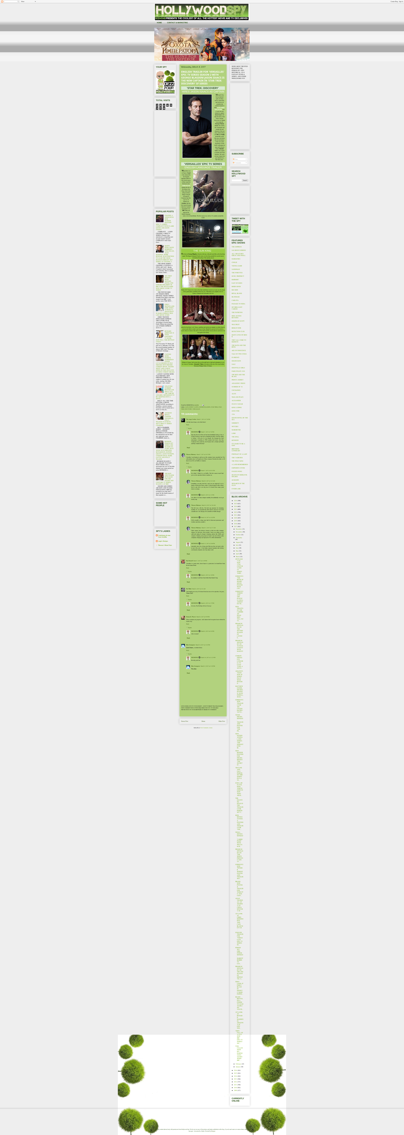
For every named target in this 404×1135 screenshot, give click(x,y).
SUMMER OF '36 (237, 387)
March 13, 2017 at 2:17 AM (209, 527)
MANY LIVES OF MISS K (239, 336)
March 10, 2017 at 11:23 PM (208, 657)
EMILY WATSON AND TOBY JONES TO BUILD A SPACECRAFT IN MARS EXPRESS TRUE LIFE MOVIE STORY (165, 309)
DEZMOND (194, 432)
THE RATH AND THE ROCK (239, 346)
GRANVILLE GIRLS (238, 368)
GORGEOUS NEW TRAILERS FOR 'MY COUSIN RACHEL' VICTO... (239, 706)
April (237, 554)
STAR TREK (214, 407)
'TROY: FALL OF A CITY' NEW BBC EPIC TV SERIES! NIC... (239, 1037)
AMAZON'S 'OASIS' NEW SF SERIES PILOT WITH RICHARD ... (239, 677)
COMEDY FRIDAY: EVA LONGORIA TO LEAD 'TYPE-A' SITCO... (239, 662)
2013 (235, 1079)
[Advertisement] (164, 142)
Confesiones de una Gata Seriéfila (164, 536)
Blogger (213, 1131)
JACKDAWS (235, 480)
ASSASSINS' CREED (238, 383)
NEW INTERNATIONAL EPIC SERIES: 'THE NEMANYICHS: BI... (239, 741)
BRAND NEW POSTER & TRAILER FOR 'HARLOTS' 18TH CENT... (239, 888)
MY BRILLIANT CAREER (237, 308)
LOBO (234, 433)
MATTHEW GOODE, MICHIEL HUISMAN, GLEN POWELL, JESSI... (239, 691)
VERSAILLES (196, 409)
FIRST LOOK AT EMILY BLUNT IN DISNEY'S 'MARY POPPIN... (239, 988)
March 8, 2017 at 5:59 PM (203, 617)
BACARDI (235, 290)
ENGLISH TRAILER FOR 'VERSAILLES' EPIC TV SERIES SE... (239, 938)
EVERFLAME (236, 489)
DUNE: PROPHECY (238, 276)
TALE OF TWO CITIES (239, 354)
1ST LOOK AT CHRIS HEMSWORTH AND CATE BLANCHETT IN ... (239, 921)
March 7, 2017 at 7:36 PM (203, 419)
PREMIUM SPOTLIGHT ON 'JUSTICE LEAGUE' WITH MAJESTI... (239, 647)
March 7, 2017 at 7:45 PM (207, 432)
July (237, 545)
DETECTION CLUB (238, 331)
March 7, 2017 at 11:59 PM (200, 561)
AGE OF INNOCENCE (239, 350)
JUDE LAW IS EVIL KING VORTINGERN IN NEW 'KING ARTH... (239, 789)
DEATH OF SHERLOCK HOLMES (239, 476)
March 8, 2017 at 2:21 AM (198, 589)
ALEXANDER (236, 400)
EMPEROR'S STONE (238, 468)
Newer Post (184, 721)
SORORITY (235, 423)
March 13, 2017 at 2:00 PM (208, 543)
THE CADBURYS (237, 458)
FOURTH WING (237, 471)
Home (203, 721)
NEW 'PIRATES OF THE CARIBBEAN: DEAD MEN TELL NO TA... (239, 614)
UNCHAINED (236, 390)
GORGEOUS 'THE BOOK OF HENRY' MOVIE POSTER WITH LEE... (239, 582)
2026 (235, 501)
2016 (235, 1070)
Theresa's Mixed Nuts (165, 545)
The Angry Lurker (191, 419)
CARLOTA (235, 300)
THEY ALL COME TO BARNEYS (239, 341)
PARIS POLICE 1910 (238, 371)
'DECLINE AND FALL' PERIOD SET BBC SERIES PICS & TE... (239, 774)
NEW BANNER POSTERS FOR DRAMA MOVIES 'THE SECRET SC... (239, 758)
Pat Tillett (188, 589)
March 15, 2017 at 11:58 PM (208, 666)
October (238, 535)
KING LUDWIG (237, 407)
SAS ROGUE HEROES (239, 250)
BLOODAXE (236, 297)
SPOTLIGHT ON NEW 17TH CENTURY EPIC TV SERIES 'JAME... (239, 566)
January (238, 1067)
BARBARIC (235, 280)
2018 (235, 524)
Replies (190, 428)
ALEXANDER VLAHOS (191, 407)
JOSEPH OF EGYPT (238, 321)
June (237, 548)
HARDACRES (236, 259)
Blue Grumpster (190, 645)
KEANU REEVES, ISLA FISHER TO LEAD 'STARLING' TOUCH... (239, 1003)
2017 (235, 526)
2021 (235, 515)
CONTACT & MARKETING (177, 23)
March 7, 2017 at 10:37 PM (203, 454)
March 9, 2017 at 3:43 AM (208, 481)
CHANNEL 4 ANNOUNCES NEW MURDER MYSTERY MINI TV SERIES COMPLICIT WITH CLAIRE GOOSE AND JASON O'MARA (165, 222)
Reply (187, 424)
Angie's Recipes (163, 541)
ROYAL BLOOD (237, 293)
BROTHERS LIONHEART (236, 450)
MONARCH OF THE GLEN (238, 484)
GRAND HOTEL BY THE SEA (240, 418)
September (239, 538)
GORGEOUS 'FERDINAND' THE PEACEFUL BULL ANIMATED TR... (239, 597)
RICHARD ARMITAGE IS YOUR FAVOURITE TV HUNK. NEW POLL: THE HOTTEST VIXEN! (165, 336)
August (238, 542)
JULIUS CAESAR (237, 404)
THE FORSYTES (237, 273)
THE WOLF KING (237, 461)
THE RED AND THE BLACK (238, 375)
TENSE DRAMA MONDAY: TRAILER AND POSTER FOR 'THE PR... (239, 723)
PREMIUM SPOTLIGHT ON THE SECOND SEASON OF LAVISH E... (239, 630)
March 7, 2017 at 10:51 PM (208, 470)
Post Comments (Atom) (206, 727)
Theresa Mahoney (191, 454)
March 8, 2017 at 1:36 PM (207, 575)
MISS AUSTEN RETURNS (236, 317)
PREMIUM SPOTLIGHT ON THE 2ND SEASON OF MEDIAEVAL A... (239, 972)
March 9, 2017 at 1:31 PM (207, 495)
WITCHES (235, 426)
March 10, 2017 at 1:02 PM (208, 517)
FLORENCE (235, 357)
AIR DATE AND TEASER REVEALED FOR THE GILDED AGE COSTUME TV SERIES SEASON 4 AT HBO (165, 478)
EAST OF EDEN (237, 283)
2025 (235, 504)
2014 (235, 1076)
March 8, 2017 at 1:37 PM (207, 603)
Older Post (222, 721)
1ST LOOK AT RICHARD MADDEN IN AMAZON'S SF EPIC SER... (239, 1020)
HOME (159, 23)
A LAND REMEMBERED (240, 464)
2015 (235, 1073)
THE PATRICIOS (237, 312)
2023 (235, 509)
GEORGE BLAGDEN (204, 407)
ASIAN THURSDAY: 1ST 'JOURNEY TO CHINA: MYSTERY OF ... (239, 904)
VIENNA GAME (237, 266)
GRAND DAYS (236, 361)
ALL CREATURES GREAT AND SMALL (239, 254)
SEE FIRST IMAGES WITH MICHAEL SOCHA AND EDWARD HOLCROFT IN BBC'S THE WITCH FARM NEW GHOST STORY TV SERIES (164, 283)
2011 (235, 1085)
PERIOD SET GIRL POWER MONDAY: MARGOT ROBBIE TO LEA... (239, 955)
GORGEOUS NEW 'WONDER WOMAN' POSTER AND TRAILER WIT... (239, 871)
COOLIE (234, 262)
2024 (235, 506)
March (238, 557)
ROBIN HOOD (236, 286)
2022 (235, 512)
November (239, 532)
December (239, 529)
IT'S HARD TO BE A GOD (238, 444)
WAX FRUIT (236, 324)
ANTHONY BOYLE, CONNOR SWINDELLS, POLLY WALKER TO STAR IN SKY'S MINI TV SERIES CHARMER (165, 419)
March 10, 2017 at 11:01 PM (203, 645)
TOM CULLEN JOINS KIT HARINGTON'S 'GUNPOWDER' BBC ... (239, 1053)
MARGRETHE (236, 430)
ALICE (234, 394)
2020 (235, 518)
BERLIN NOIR (236, 328)
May (237, 551)
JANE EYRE (235, 411)
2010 (235, 1088)
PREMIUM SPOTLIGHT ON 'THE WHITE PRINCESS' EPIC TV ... (239, 855)
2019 (235, 521)
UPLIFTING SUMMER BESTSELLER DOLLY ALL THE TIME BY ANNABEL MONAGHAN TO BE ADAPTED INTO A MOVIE (165, 392)
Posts (236, 159)
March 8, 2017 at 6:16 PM (207, 631)
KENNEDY (235, 440)
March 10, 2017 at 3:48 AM (209, 505)
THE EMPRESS (237, 247)
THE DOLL (235, 437)
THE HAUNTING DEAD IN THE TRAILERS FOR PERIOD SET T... (239, 805)
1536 (233, 414)
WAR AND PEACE (237, 397)
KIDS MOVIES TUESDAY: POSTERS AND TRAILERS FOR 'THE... (239, 822)
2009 (235, 1090)
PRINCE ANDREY (237, 380)
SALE (233, 364)
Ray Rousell (189, 561)
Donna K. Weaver (191, 617)
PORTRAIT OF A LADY (239, 454)
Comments (237, 163)
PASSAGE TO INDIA (238, 304)
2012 (235, 1082)
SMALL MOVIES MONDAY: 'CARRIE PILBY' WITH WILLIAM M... (239, 839)
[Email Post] (202, 405)
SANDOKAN (236, 269)
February (239, 1064)
